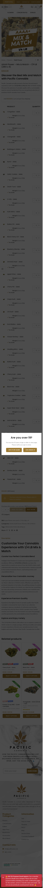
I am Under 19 (30, 450)
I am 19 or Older (14, 450)
